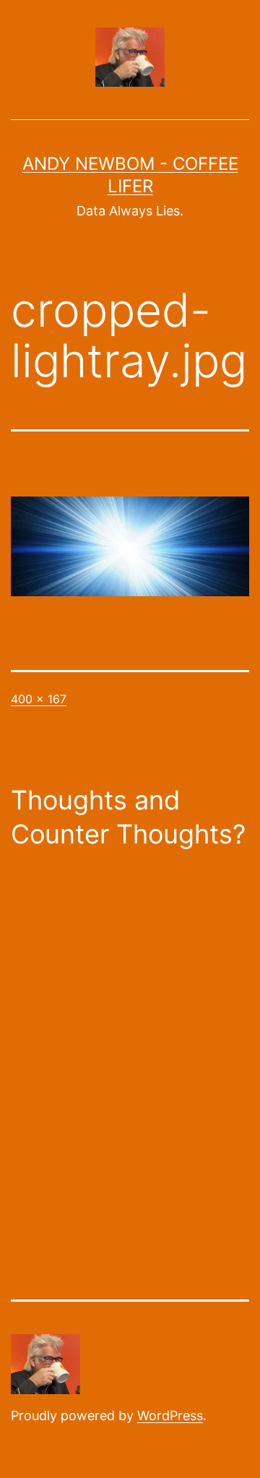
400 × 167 (38, 699)
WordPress (170, 1415)
